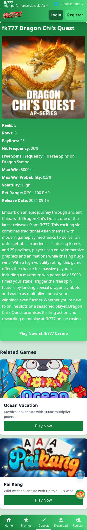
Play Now (43, 426)
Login (56, 15)
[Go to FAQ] (80, 475)
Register (75, 15)
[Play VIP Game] (80, 494)
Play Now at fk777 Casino (43, 333)
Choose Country (72, 4)
